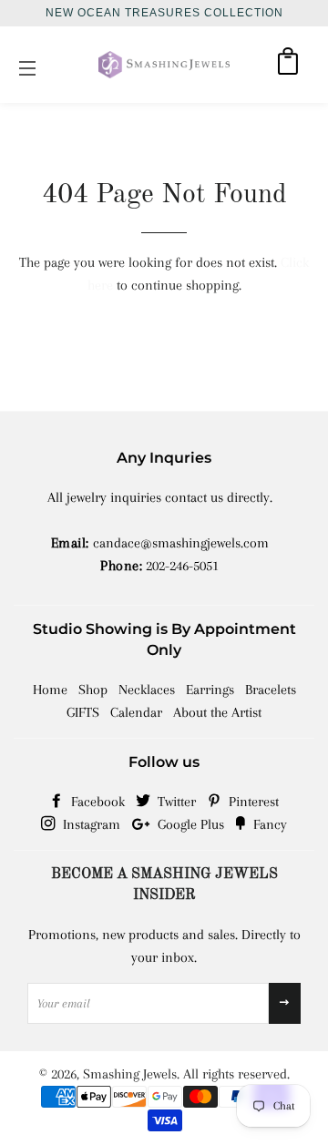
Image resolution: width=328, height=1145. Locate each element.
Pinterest (252, 801)
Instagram (89, 824)
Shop (93, 689)
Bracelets (270, 689)
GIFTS (83, 712)
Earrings (210, 689)
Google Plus (189, 824)
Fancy (268, 824)
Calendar (136, 712)
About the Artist (217, 712)
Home (50, 689)
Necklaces (146, 689)
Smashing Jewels (130, 1074)
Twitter (175, 801)
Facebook (96, 801)
